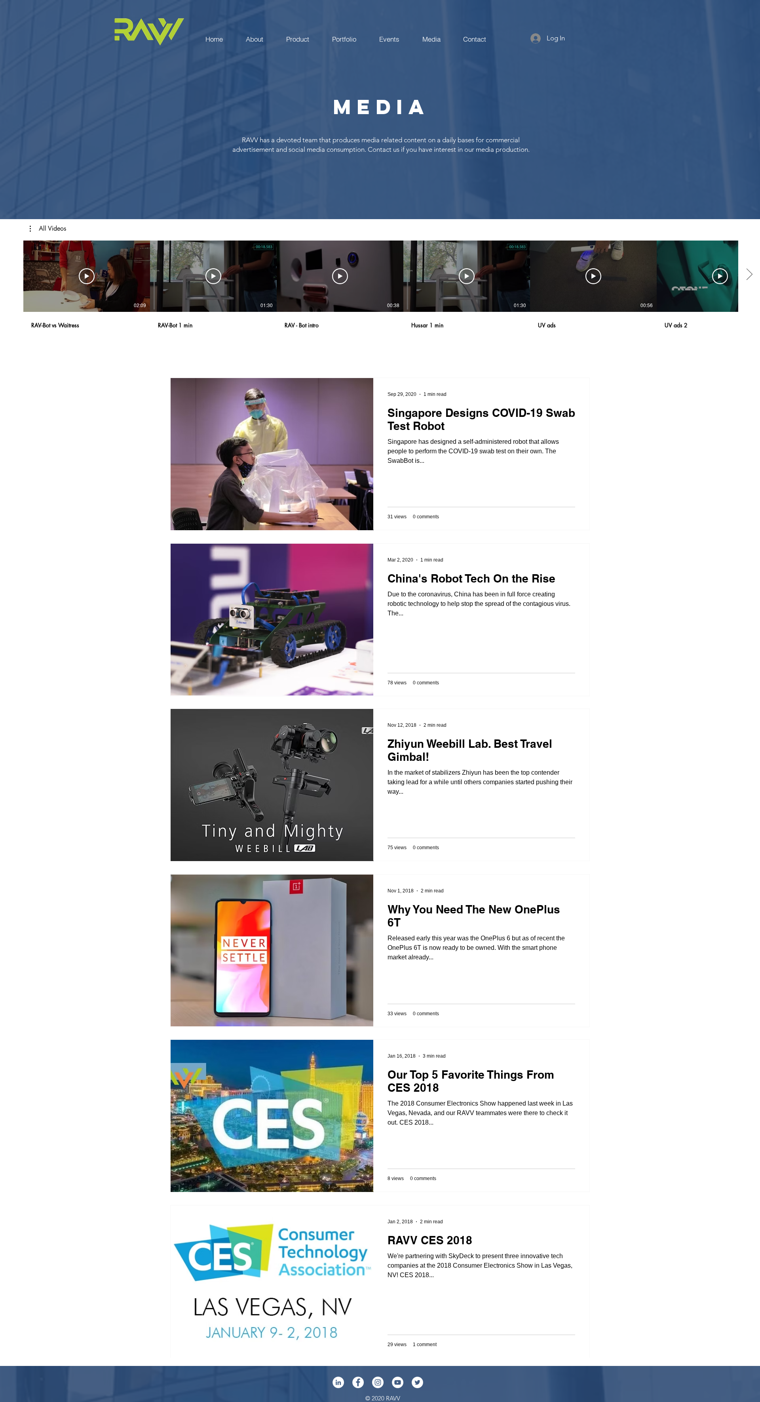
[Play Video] (87, 276)
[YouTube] (397, 1382)
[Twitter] (417, 1382)
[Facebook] (358, 1382)
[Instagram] (378, 1382)
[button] (48, 228)
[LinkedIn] (338, 1382)
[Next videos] (749, 274)
